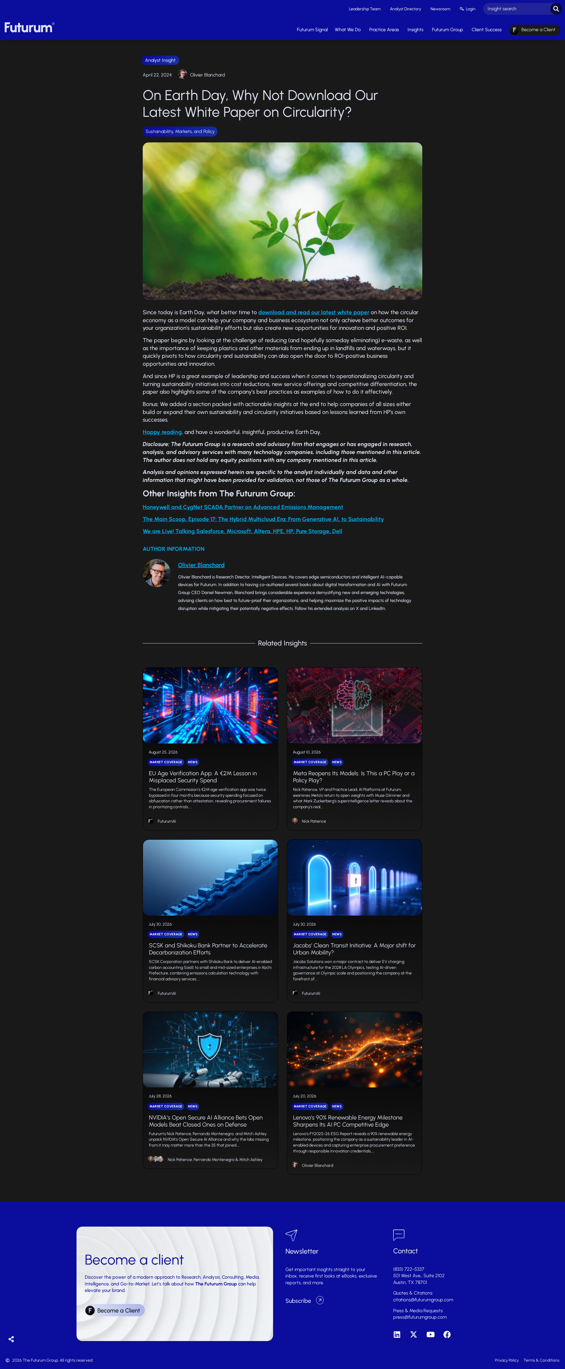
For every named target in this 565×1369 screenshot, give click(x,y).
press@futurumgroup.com (420, 1317)
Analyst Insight (160, 60)
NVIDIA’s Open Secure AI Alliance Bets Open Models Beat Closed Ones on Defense (206, 1121)
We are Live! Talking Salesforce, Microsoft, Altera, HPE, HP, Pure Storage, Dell (242, 531)
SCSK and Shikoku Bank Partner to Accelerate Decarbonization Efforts (208, 949)
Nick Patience (314, 821)
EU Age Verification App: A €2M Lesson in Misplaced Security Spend (203, 777)
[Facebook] (447, 1334)
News (192, 762)
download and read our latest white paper (313, 312)
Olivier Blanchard (207, 75)
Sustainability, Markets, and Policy (180, 131)
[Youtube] (430, 1334)
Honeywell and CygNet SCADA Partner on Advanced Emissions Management (243, 507)
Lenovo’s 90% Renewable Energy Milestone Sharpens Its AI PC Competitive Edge (348, 1121)
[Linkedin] (397, 1334)
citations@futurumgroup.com (423, 1300)
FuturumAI (167, 821)
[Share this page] (11, 1339)
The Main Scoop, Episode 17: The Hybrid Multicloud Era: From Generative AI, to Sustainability (263, 519)
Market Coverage (165, 762)
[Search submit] (556, 9)
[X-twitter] (413, 1334)
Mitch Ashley (250, 1159)
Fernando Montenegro (214, 1159)
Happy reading (162, 432)
